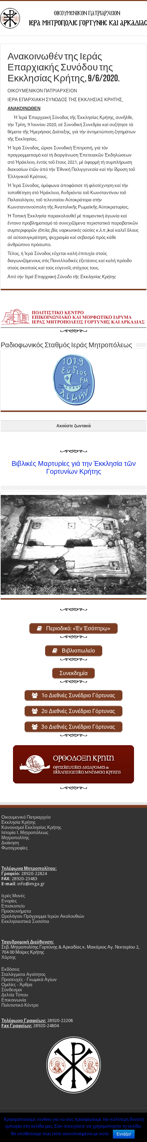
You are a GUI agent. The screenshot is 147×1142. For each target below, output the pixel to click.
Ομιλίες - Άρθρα (16, 984)
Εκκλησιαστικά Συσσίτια (25, 921)
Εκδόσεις (10, 969)
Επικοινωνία (13, 1000)
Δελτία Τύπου (14, 994)
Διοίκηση (10, 842)
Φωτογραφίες (14, 847)
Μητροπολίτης (15, 837)
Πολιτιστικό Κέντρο (19, 1005)
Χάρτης (8, 957)
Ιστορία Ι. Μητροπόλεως (24, 832)
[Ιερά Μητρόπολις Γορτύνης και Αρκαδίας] (73, 17)
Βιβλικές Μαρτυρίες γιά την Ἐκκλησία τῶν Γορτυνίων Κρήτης (74, 467)
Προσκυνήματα (16, 911)
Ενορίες (9, 900)
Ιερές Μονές (13, 895)
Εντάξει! (124, 1134)
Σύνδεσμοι (11, 989)
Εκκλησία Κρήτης (18, 822)
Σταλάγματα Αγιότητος (23, 974)
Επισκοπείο (13, 906)
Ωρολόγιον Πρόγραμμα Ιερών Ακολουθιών (42, 916)
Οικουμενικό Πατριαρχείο (26, 817)
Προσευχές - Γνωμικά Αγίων (29, 979)
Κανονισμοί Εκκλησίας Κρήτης (31, 827)
